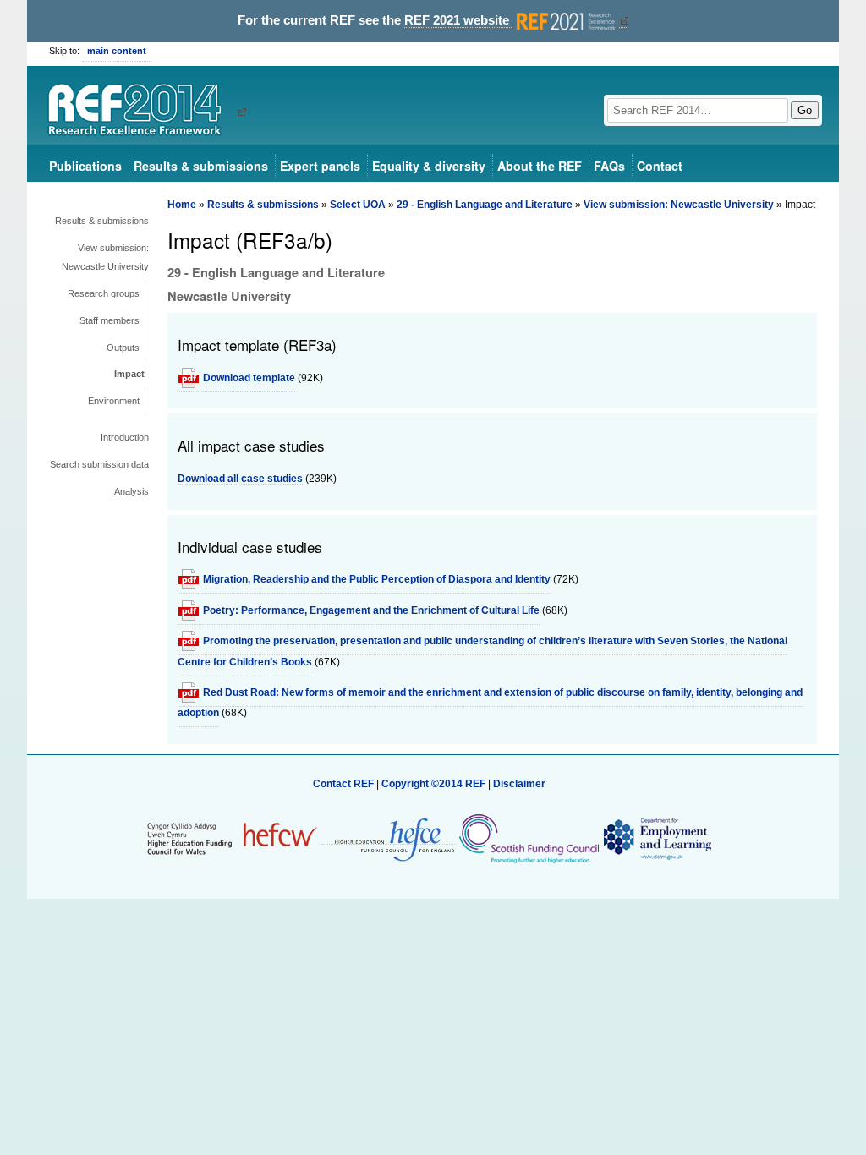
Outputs (123, 347)
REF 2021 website (458, 20)
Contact (659, 165)
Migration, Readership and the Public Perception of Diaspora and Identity (377, 579)
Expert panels (320, 165)
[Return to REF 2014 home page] (141, 111)
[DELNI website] (656, 838)
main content (116, 51)
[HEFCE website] (389, 838)
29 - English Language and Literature (485, 205)
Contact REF (343, 784)
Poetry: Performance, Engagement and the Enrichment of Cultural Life (371, 610)
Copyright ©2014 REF (434, 784)
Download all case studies (240, 478)
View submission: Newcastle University (105, 257)
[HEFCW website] (232, 838)
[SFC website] (528, 838)
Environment (114, 401)
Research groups (104, 293)
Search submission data (99, 464)
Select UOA (358, 205)
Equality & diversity (428, 165)
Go (804, 110)
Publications (85, 165)
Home (181, 205)
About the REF (539, 165)
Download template (249, 378)
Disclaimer (519, 784)
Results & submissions (201, 165)
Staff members (109, 320)
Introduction (125, 437)
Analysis (131, 491)
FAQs (609, 165)
